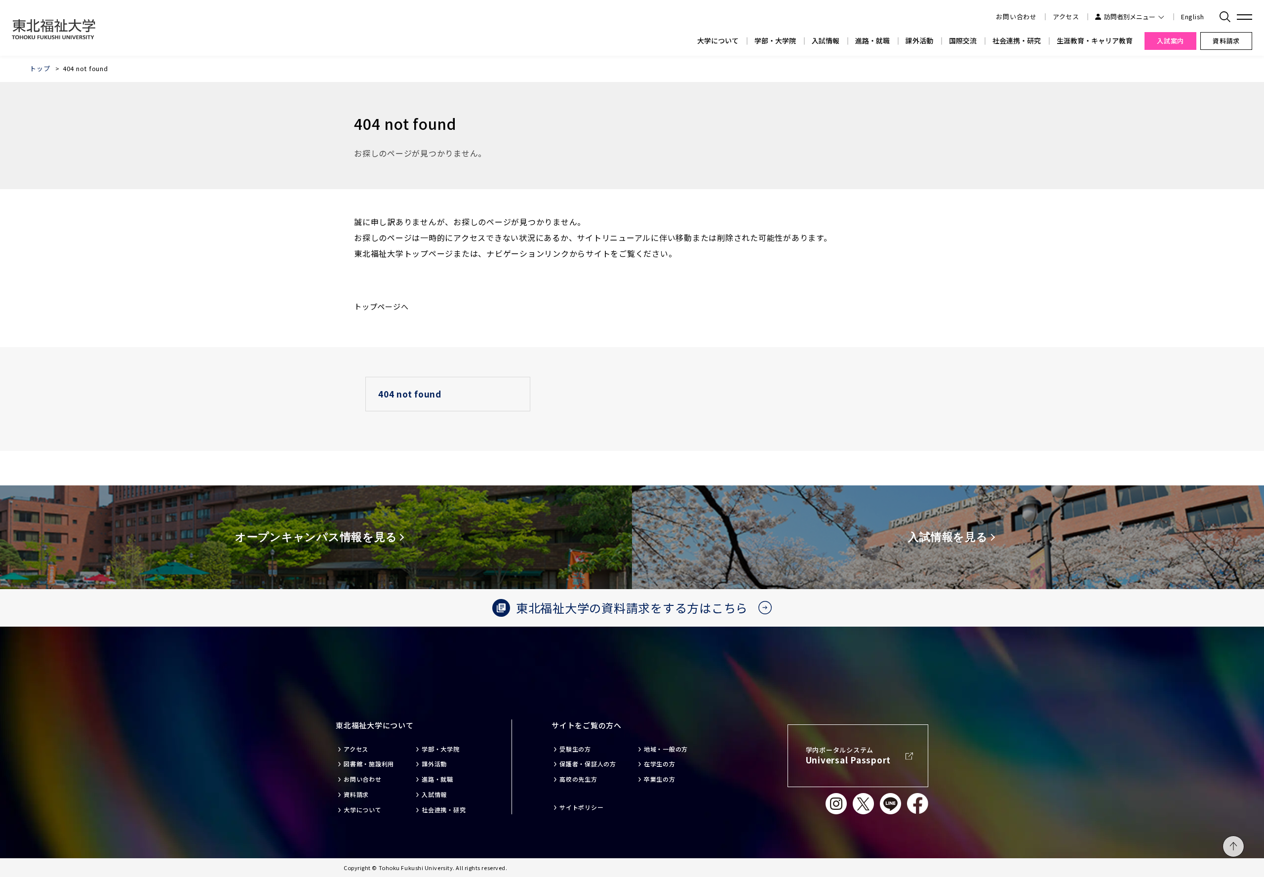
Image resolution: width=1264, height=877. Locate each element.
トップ (40, 68)
